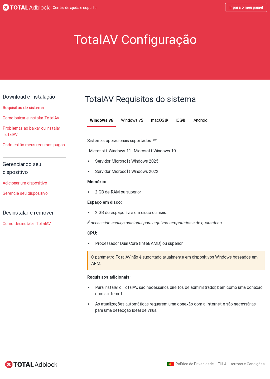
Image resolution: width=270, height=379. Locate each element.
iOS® (181, 120)
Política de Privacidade (195, 364)
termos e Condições (247, 364)
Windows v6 (101, 120)
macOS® (159, 120)
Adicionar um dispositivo (25, 183)
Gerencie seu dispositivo (25, 193)
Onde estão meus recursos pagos (34, 144)
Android (201, 120)
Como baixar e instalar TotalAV (31, 117)
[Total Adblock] (31, 364)
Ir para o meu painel (246, 7)
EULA (222, 364)
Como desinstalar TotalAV (27, 223)
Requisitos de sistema (23, 107)
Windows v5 (132, 120)
